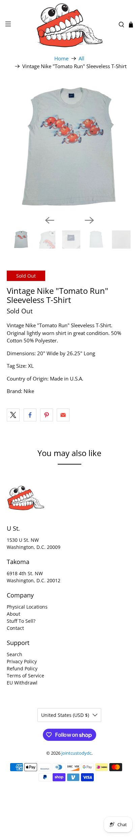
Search (14, 654)
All (81, 58)
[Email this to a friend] (63, 415)
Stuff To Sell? (21, 621)
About (13, 614)
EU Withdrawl (22, 682)
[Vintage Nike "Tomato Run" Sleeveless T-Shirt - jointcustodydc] (69, 147)
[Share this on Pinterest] (46, 415)
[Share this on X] (13, 415)
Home (61, 58)
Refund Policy (22, 668)
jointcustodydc (76, 753)
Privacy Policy (22, 661)
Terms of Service (25, 675)
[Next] (89, 220)
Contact (15, 628)
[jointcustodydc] (69, 25)
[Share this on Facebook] (30, 415)
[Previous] (50, 220)
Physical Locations (27, 607)
